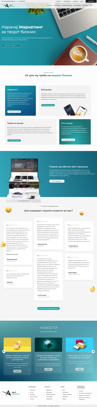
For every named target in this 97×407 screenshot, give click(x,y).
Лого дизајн (77, 5)
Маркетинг (85, 5)
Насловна (50, 5)
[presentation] (3, 351)
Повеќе (17, 371)
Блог (81, 1)
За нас (58, 1)
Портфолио (67, 1)
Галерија (75, 1)
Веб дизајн (57, 5)
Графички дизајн (67, 5)
